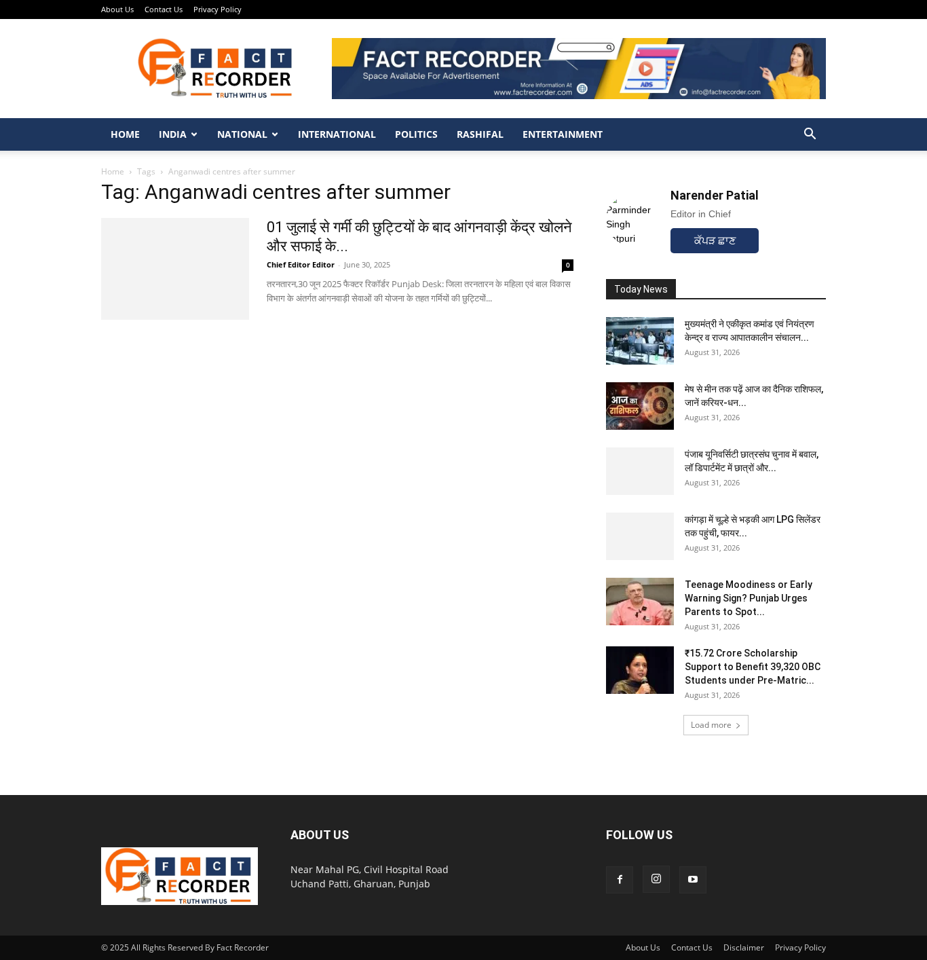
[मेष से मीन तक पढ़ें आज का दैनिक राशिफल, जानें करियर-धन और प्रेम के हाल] (640, 406)
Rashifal (480, 134)
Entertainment (563, 134)
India (173, 134)
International (337, 134)
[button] (809, 135)
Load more (711, 725)
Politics (416, 134)
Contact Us (164, 9)
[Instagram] (656, 879)
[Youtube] (692, 879)
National (242, 134)
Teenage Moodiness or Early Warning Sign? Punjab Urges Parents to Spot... (748, 598)
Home (125, 134)
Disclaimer (743, 947)
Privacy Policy (217, 9)
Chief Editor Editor (301, 264)
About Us (117, 9)
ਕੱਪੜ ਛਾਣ (715, 240)
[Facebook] (619, 879)
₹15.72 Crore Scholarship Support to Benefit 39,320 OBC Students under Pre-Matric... (752, 667)
